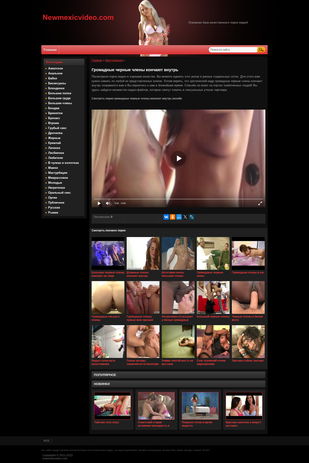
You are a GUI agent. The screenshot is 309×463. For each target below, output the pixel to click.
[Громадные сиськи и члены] (108, 314)
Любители (55, 158)
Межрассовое (58, 177)
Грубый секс (57, 128)
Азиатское (55, 68)
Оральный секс (59, 192)
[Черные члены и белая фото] (248, 314)
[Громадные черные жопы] (213, 270)
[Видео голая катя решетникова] (108, 358)
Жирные (54, 138)
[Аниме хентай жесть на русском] (178, 358)
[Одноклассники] (172, 217)
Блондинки (56, 88)
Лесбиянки (56, 153)
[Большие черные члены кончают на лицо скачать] (108, 270)
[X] (185, 217)
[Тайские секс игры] (112, 406)
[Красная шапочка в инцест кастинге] (244, 406)
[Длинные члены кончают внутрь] (143, 270)
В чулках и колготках (63, 163)
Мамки (53, 167)
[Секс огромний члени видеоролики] (213, 358)
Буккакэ (54, 118)
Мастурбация (57, 172)
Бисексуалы (57, 83)
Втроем (53, 123)
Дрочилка (55, 133)
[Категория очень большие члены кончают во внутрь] (178, 270)
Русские (54, 207)
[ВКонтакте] (166, 217)
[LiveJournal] (191, 217)
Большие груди (59, 98)
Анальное (55, 73)
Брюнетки (55, 113)
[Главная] (78, 20)
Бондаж (53, 108)
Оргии (52, 197)
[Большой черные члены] (213, 314)
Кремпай (54, 143)
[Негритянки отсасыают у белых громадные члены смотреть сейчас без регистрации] (178, 314)
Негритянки (56, 187)
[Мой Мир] (179, 217)
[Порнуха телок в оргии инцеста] (200, 406)
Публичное (56, 202)
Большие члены (60, 103)
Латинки (54, 148)
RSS (46, 440)
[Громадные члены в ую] (248, 270)
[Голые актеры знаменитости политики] (143, 358)
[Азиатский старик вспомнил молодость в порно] (156, 406)
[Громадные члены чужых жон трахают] (143, 314)
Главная (50, 50)
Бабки (52, 78)
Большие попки (59, 93)
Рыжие (53, 212)
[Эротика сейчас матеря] (248, 358)
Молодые (55, 182)
